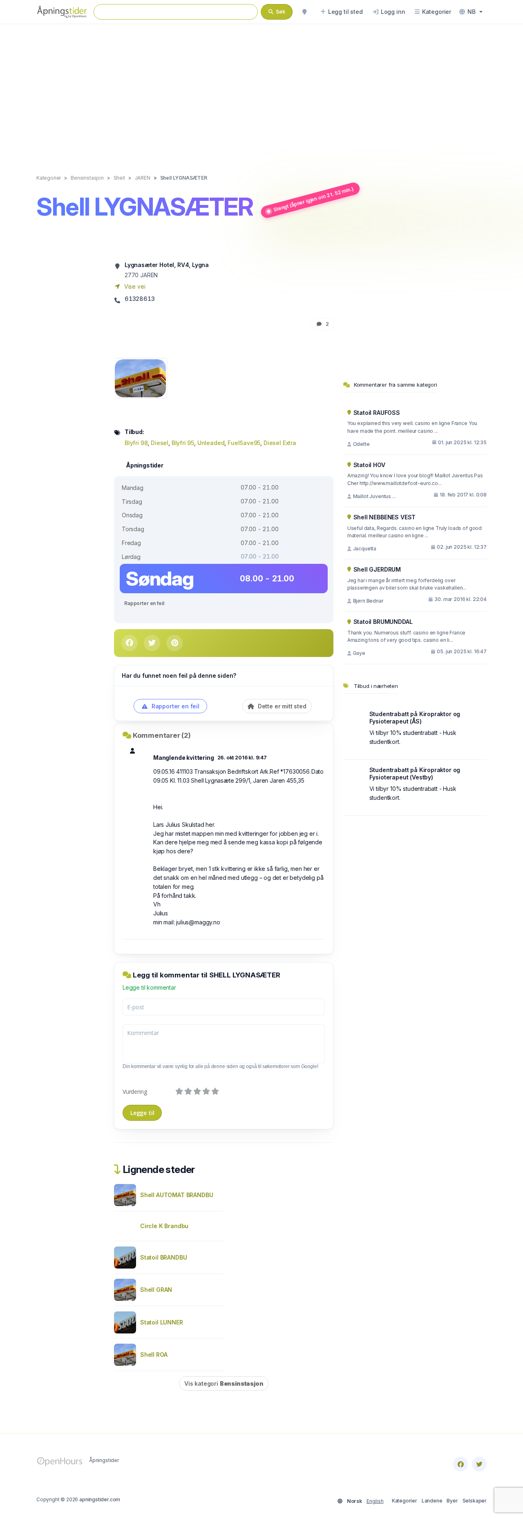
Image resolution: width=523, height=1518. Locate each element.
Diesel (159, 442)
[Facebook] (460, 1464)
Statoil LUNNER (161, 1322)
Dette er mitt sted (281, 706)
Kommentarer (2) (162, 735)
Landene (432, 1501)
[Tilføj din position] (304, 12)
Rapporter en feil (144, 603)
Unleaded (211, 442)
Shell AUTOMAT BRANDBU (176, 1194)
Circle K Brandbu (164, 1225)
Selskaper (475, 1501)
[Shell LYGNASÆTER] (140, 377)
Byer (452, 1501)
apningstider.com (99, 1499)
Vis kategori (223, 1383)
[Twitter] (479, 1464)
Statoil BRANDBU (163, 1257)
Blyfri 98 (136, 442)
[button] (471, 12)
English (375, 1501)
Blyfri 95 (183, 442)
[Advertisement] (261, 90)
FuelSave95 (244, 442)
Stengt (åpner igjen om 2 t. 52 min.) (313, 199)
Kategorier (404, 1501)
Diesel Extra (280, 442)
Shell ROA (153, 1354)
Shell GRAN (156, 1289)
